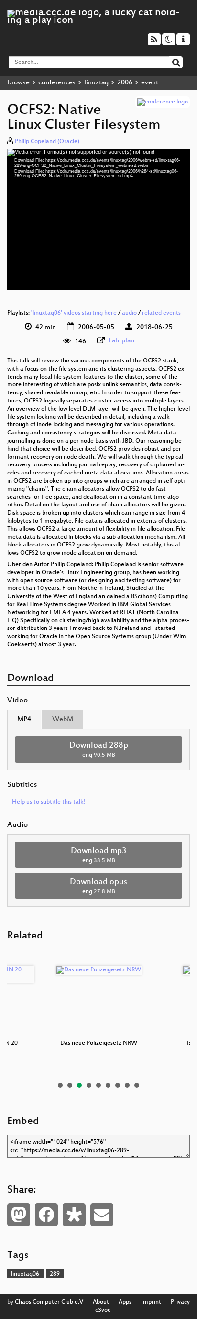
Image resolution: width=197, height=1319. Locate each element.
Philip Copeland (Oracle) (47, 141)
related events (161, 313)
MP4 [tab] (24, 719)
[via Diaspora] (74, 1214)
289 (55, 1274)
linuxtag (96, 83)
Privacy (180, 1302)
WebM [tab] (62, 719)
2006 (124, 83)
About (101, 1302)
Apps (125, 1302)
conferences (57, 83)
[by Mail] (101, 1214)
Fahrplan (121, 341)
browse (19, 83)
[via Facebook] (46, 1214)
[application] (98, 219)
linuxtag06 (25, 1274)
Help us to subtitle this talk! (49, 802)
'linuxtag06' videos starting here (74, 313)
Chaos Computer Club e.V (49, 1302)
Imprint (151, 1302)
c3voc (102, 1310)
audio (129, 313)
